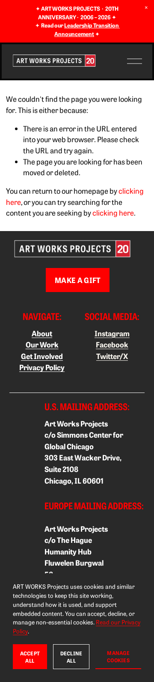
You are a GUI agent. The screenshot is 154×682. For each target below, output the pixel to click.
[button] (146, 7)
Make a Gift (78, 280)
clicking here (113, 212)
